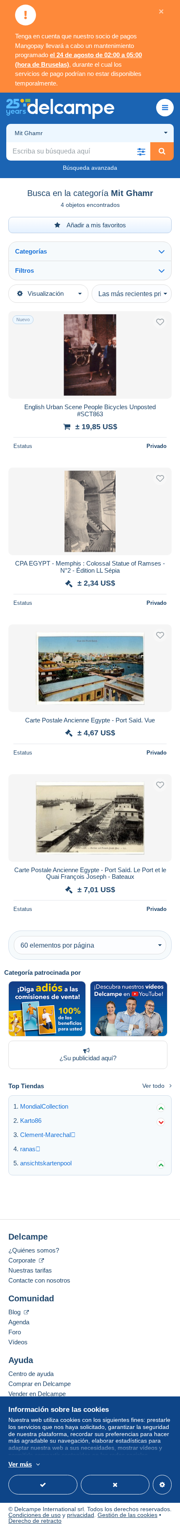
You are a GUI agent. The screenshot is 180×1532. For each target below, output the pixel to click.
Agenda (18, 1322)
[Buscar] (162, 151)
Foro (14, 1332)
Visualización (46, 293)
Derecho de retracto (35, 1520)
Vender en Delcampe (37, 1393)
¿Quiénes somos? (33, 1250)
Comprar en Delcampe (39, 1383)
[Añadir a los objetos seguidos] (160, 322)
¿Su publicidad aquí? (87, 1058)
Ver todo (153, 1085)
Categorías (31, 251)
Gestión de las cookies (127, 1515)
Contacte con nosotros (39, 1280)
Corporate (22, 1260)
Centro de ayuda (31, 1373)
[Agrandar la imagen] (90, 355)
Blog (15, 1312)
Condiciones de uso (34, 1515)
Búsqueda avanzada (90, 167)
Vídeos (18, 1342)
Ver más (20, 1464)
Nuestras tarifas (30, 1270)
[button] (141, 151)
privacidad (80, 1515)
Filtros (24, 270)
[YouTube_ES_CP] (128, 1008)
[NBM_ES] (47, 1008)
